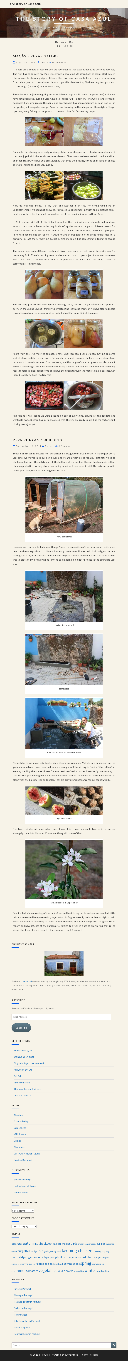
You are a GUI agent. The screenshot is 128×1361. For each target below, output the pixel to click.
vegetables (48, 1270)
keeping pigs (100, 1251)
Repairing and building (37, 440)
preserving (24, 1264)
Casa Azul (27, 981)
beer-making (63, 1243)
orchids (41, 1257)
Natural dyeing (21, 1121)
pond (107, 1257)
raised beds (47, 1263)
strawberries (98, 1263)
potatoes (15, 1264)
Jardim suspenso (22, 1327)
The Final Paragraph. (24, 1050)
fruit (40, 1251)
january (53, 1251)
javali (59, 1251)
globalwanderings (22, 1179)
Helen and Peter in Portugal (27, 1301)
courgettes (23, 1251)
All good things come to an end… (30, 1063)
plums (90, 1257)
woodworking (102, 1271)
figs (35, 1251)
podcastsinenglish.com (25, 1186)
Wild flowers (20, 1134)
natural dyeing (21, 1257)
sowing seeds (72, 1263)
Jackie (44, 62)
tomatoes (32, 1271)
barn (38, 1244)
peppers (50, 1257)
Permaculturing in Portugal (27, 1333)
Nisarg (94, 1354)
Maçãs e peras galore (36, 56)
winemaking (79, 1271)
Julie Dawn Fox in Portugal (27, 1321)
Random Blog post (23, 1160)
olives (33, 1257)
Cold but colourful (22, 1095)
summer (19, 1270)
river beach (58, 1264)
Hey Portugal (20, 1314)
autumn (29, 1243)
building (100, 1243)
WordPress (71, 1354)
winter (90, 1270)
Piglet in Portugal (22, 1288)
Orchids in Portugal (23, 1308)
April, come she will (23, 1069)
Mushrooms (19, 1147)
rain (38, 1263)
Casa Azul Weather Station (27, 1153)
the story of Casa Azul (25, 4)
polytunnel (100, 1257)
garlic (46, 1251)
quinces (32, 1264)
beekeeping (48, 1243)
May (107, 1251)
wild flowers (65, 1271)
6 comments (60, 62)
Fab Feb (18, 1076)
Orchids (17, 1140)
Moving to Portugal (23, 1295)
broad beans (83, 1244)
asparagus (17, 1243)
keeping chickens (78, 1250)
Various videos (21, 1192)
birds (74, 1244)
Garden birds (20, 1127)
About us (18, 1115)
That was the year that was (27, 1089)
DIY (32, 1251)
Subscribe (21, 1027)
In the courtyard (22, 1082)
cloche (14, 1252)
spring (85, 1263)
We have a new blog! (24, 1056)
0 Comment (66, 446)
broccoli (92, 1244)
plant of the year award (70, 1257)
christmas (110, 1244)
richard (49, 446)
